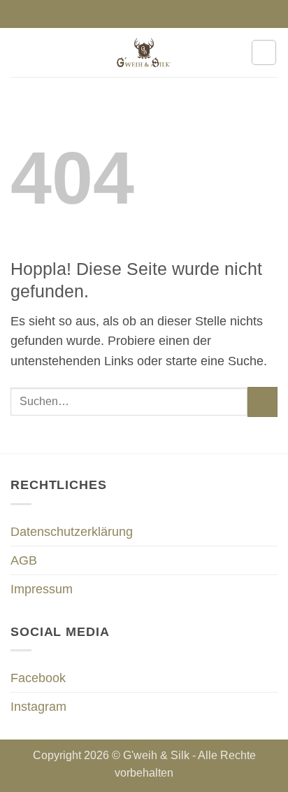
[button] (19, 52)
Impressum (41, 589)
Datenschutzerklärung (71, 532)
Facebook (38, 678)
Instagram (38, 707)
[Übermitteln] (262, 402)
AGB (23, 560)
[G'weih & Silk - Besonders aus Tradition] (144, 52)
